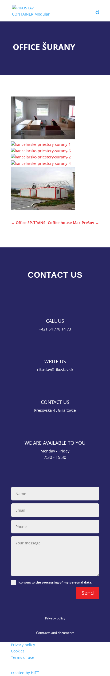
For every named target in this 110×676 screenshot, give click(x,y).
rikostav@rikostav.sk (55, 369)
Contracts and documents (55, 632)
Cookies (18, 650)
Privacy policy (55, 618)
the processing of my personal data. (64, 582)
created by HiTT (25, 672)
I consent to (55, 582)
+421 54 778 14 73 (55, 329)
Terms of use (22, 657)
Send (87, 592)
